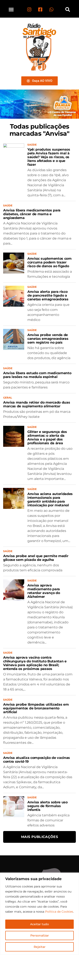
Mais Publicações (39, 837)
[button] (11, 9)
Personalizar (39, 935)
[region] (39, 914)
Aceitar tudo (39, 924)
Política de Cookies (59, 911)
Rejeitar (40, 947)
